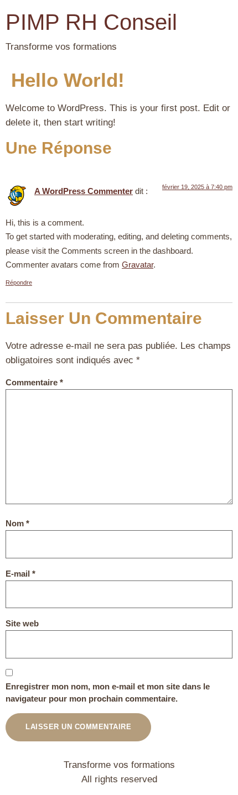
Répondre (19, 282)
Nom (17, 523)
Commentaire (34, 382)
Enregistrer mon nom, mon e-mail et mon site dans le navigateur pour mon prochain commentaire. (108, 693)
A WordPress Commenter (83, 191)
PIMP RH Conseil (91, 22)
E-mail (20, 573)
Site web (22, 623)
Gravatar (137, 264)
